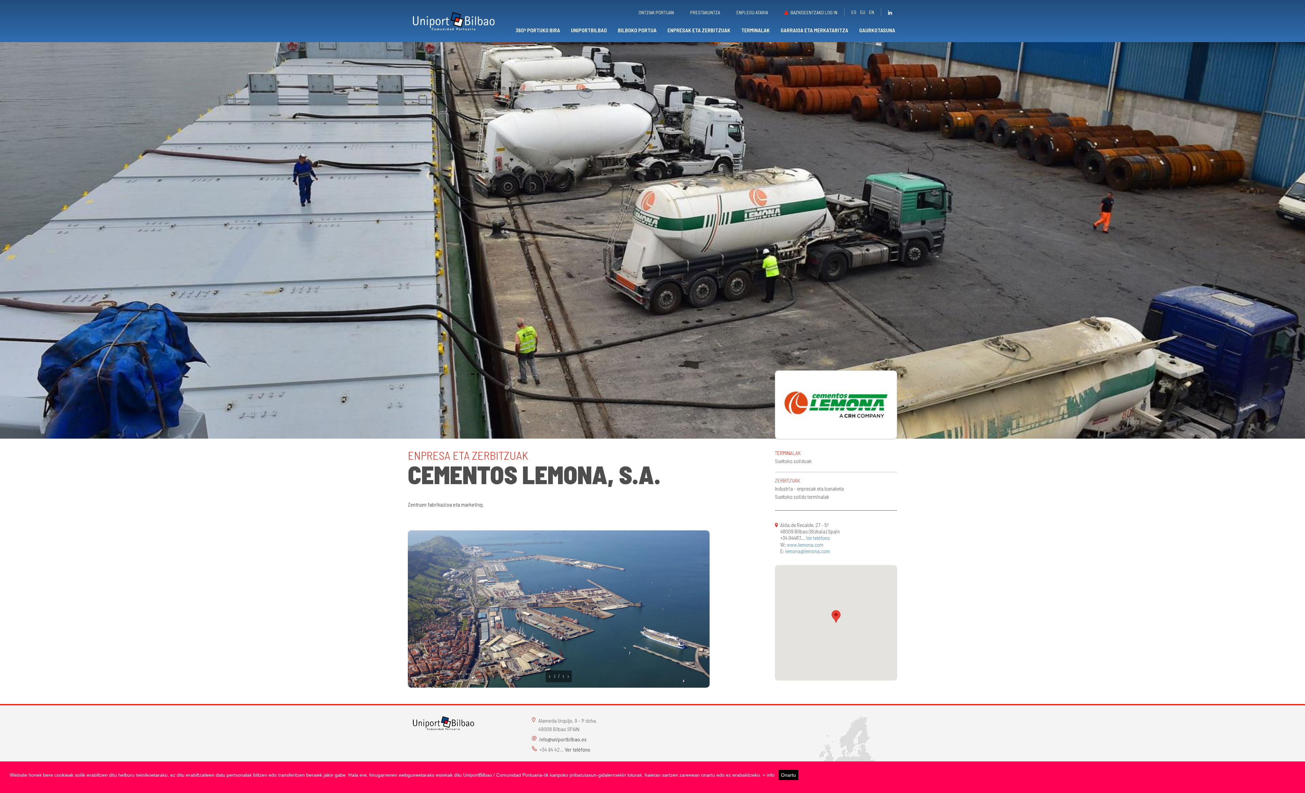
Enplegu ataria (752, 12)
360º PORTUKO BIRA (538, 30)
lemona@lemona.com (807, 551)
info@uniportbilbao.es (563, 739)
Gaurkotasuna (877, 30)
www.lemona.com (805, 544)
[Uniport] (443, 722)
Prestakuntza (705, 12)
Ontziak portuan (656, 12)
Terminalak (755, 30)
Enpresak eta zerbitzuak (698, 30)
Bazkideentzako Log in (813, 12)
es (853, 12)
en (871, 12)
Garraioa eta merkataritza (814, 30)
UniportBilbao (589, 30)
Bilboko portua (637, 30)
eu (862, 12)
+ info (769, 775)
